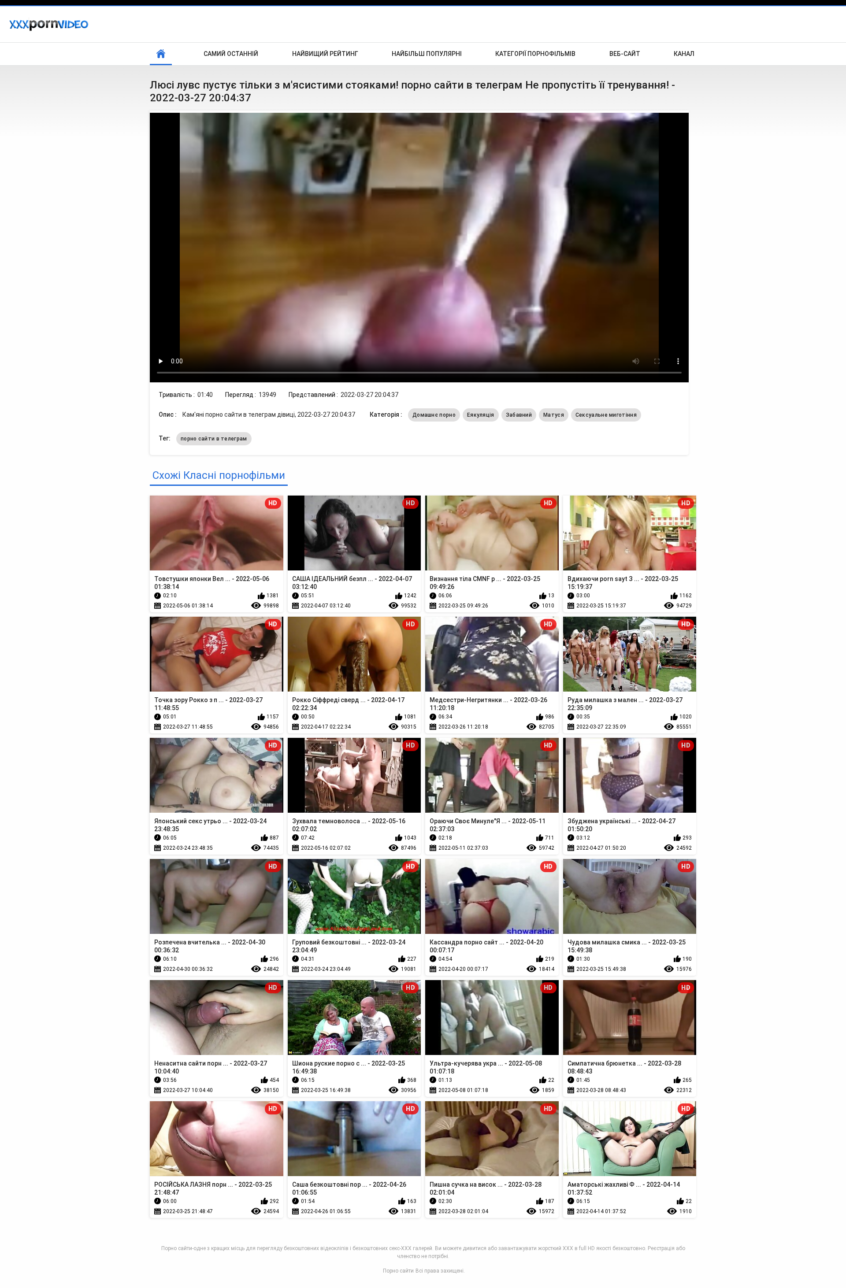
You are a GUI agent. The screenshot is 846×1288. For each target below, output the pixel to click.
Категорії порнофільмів (535, 53)
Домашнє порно (434, 415)
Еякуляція (480, 415)
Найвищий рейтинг (325, 53)
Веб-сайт (624, 53)
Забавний (519, 415)
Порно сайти (398, 1271)
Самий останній (231, 53)
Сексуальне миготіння (606, 415)
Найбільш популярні (427, 53)
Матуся (553, 415)
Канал (684, 53)
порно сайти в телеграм (214, 439)
